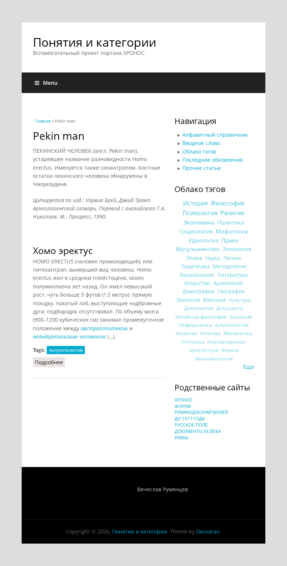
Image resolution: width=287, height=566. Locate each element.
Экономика (198, 222)
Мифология (232, 231)
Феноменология (214, 359)
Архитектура (203, 350)
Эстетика (210, 333)
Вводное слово (201, 142)
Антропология (66, 350)
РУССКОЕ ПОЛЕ (191, 425)
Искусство (197, 283)
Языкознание (197, 274)
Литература (232, 274)
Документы (229, 308)
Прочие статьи (201, 167)
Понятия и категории (94, 42)
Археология (228, 283)
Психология (200, 213)
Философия (227, 203)
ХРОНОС (184, 400)
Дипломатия (198, 308)
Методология (230, 266)
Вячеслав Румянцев (162, 489)
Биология (240, 316)
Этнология (236, 249)
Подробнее (50, 362)
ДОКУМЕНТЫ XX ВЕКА (198, 431)
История (195, 203)
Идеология (203, 240)
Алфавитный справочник (215, 134)
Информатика (195, 325)
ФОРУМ (183, 406)
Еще (248, 366)
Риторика (193, 342)
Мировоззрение (226, 342)
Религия (232, 213)
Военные (214, 299)
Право (229, 240)
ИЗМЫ (181, 437)
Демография (198, 291)
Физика (229, 350)
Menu (50, 82)
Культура (240, 300)
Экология (188, 299)
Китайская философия (200, 316)
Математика (237, 333)
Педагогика (195, 266)
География (231, 291)
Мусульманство (197, 249)
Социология (196, 231)
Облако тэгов (199, 151)
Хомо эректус (63, 250)
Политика (230, 222)
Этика (194, 258)
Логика (232, 258)
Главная (43, 121)
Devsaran (208, 531)
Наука (212, 258)
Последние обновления (212, 159)
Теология (186, 333)
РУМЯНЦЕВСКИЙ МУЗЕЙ (201, 412)
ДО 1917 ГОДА (190, 418)
